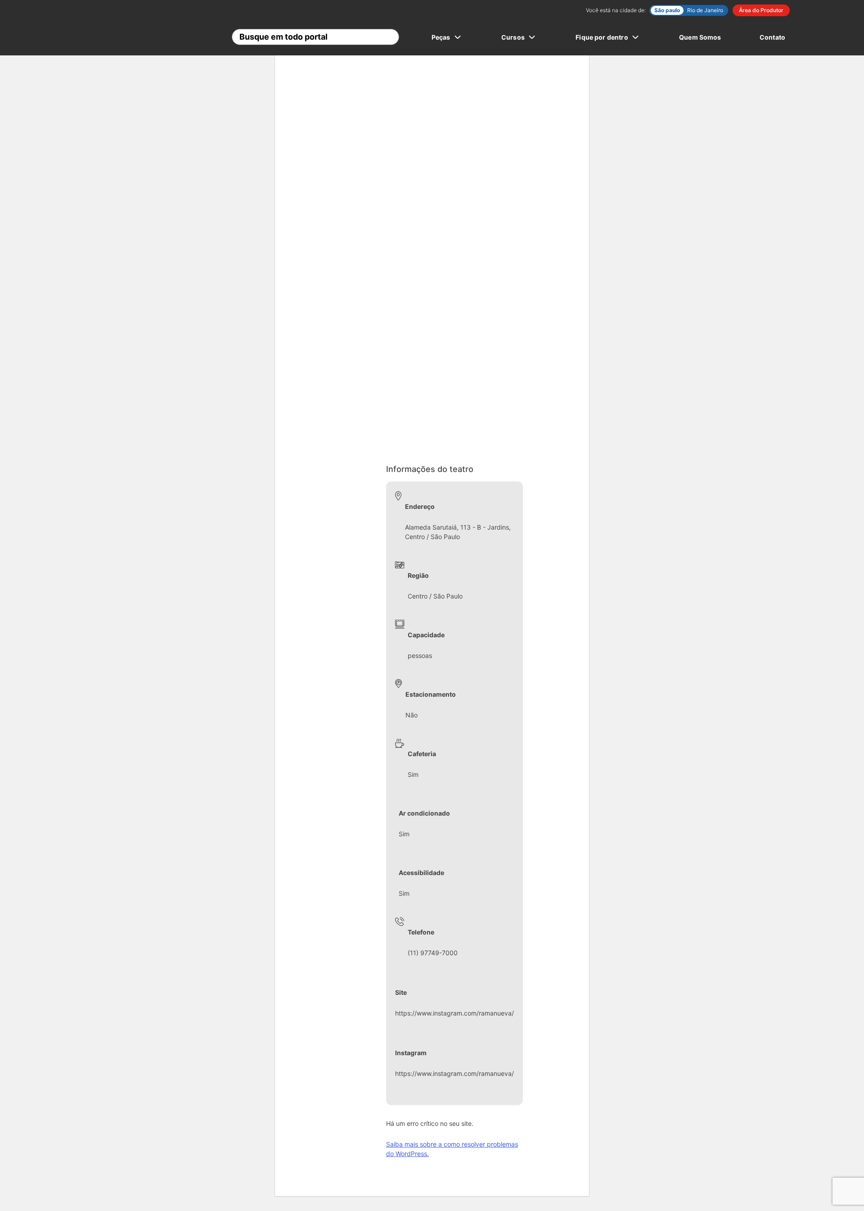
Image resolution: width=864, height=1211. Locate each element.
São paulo (667, 10)
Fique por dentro (602, 37)
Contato (772, 37)
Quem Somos (700, 37)
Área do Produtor (761, 10)
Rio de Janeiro (705, 10)
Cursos (513, 37)
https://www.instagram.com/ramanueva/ (454, 1013)
